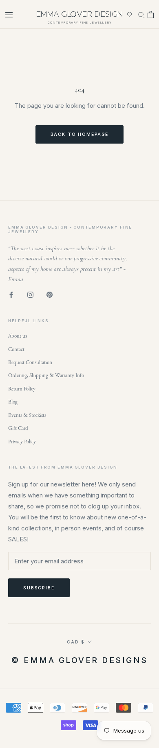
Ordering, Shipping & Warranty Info (46, 375)
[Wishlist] (129, 14)
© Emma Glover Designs (79, 660)
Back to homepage (80, 134)
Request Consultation (30, 362)
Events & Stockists (27, 415)
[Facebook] (11, 294)
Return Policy (21, 389)
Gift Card (18, 428)
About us (17, 336)
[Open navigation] (9, 14)
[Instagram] (30, 294)
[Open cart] (151, 14)
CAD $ (75, 641)
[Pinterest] (49, 294)
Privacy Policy (22, 441)
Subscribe (39, 587)
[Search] (141, 14)
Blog (13, 402)
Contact (16, 349)
